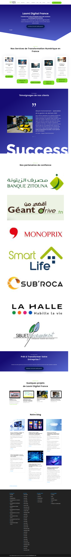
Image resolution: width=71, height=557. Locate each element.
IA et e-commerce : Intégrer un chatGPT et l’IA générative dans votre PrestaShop (17, 433)
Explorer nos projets (35, 82)
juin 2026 (25, 496)
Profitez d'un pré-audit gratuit (35, 26)
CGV (52, 501)
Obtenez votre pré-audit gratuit (34, 368)
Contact (44, 2)
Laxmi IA (39, 494)
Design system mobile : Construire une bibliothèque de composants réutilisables (35, 433)
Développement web (12, 401)
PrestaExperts (40, 498)
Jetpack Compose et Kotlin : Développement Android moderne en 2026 (53, 468)
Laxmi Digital (40, 501)
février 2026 (26, 503)
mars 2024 (25, 539)
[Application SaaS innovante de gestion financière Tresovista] (28, 394)
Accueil (18, 2)
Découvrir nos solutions (22, 81)
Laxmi (39, 496)
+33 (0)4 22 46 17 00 (56, 2)
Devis (37, 2)
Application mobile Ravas (41, 400)
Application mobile (40, 401)
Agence (28, 2)
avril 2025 (25, 521)
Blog (40, 2)
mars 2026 (25, 501)
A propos (52, 494)
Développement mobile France (36, 437)
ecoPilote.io (33, 2)
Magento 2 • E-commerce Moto (13, 400)
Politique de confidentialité (55, 503)
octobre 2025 (26, 510)
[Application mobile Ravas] (42, 394)
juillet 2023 (26, 546)
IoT (40, 496)
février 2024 (26, 541)
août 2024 (25, 532)
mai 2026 (25, 498)
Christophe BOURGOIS (16, 458)
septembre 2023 (26, 544)
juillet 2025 (26, 516)
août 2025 (25, 514)
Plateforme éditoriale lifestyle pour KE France (56, 400)
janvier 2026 (26, 505)
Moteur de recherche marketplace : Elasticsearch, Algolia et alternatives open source (53, 434)
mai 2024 (25, 535)
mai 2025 (25, 519)
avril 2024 (25, 537)
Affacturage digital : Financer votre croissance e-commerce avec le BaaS (17, 455)
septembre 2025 (26, 512)
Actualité (11, 494)
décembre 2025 (26, 507)
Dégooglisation (12, 498)
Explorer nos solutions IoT (48, 82)
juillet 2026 (26, 494)
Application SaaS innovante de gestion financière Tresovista (27, 400)
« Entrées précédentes (13, 404)
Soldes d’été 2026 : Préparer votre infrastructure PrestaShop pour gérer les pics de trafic (35, 465)
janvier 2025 (26, 526)
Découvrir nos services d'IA (62, 80)
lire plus (11, 448)
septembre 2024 (26, 530)
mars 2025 (25, 523)
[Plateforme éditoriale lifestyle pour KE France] (56, 394)
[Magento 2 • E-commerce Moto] (14, 394)
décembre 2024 (26, 528)
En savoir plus (9, 76)
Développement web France (15, 519)
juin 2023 (25, 548)
